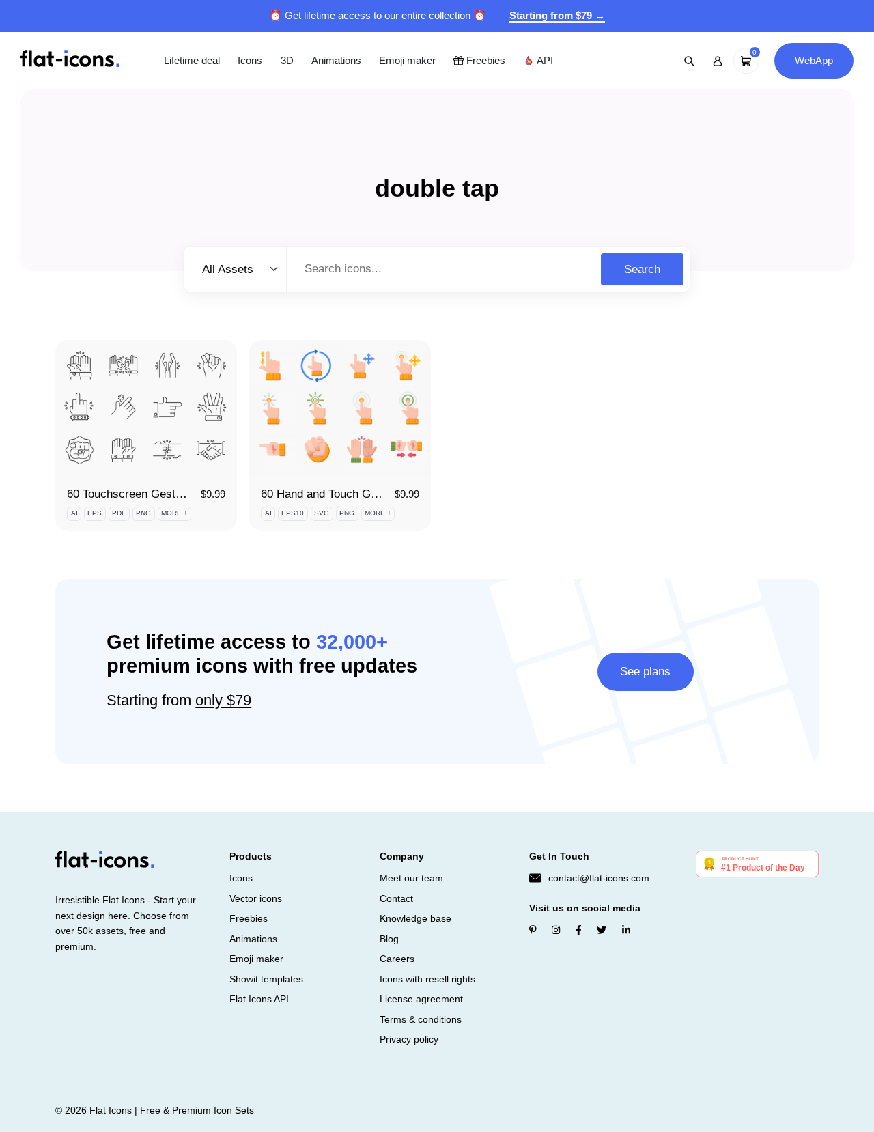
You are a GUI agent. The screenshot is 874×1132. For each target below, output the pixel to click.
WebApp (814, 60)
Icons (250, 60)
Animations (336, 60)
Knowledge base (415, 918)
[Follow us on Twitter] (601, 929)
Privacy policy (409, 1039)
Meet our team (411, 878)
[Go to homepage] (69, 60)
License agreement (421, 998)
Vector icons (255, 898)
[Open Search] (690, 61)
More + (174, 513)
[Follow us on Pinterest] (533, 929)
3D (287, 60)
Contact (396, 898)
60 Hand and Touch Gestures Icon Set (358, 493)
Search (642, 269)
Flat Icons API (259, 998)
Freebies (484, 60)
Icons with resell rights (427, 979)
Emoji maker (407, 60)
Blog (389, 938)
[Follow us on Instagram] (556, 929)
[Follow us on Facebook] (579, 929)
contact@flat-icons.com (598, 878)
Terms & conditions (421, 1019)
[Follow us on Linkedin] (626, 929)
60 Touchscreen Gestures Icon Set (155, 493)
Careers (397, 958)
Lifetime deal (192, 60)
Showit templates (266, 979)
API (543, 60)
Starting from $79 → (557, 15)
